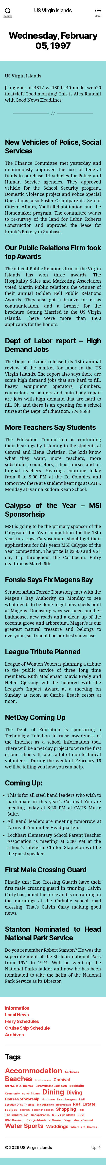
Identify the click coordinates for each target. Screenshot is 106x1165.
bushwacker (43, 1080)
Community (12, 1093)
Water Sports (24, 1125)
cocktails (76, 1086)
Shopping (66, 1109)
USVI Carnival (13, 1120)
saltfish (25, 1109)
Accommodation (33, 1070)
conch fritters (31, 1093)
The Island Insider (16, 1115)
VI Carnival (55, 1120)
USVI (80, 1115)
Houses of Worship (22, 1099)
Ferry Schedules (22, 1021)
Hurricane (48, 1099)
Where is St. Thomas (84, 1127)
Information (17, 1008)
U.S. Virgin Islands (63, 1115)
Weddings (57, 1126)
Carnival (61, 1079)
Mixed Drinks (45, 1104)
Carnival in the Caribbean (51, 1086)
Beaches (18, 1079)
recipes (11, 1109)
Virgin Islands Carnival (78, 1120)
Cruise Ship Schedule (27, 1028)
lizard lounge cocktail (70, 1099)
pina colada (63, 1104)
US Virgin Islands (53, 10)
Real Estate (84, 1104)
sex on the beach (42, 1109)
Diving (74, 1093)
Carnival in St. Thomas (19, 1086)
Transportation (40, 1115)
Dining (53, 1092)
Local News (17, 1014)
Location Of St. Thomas (20, 1104)
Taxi (80, 1109)
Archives (14, 1034)
